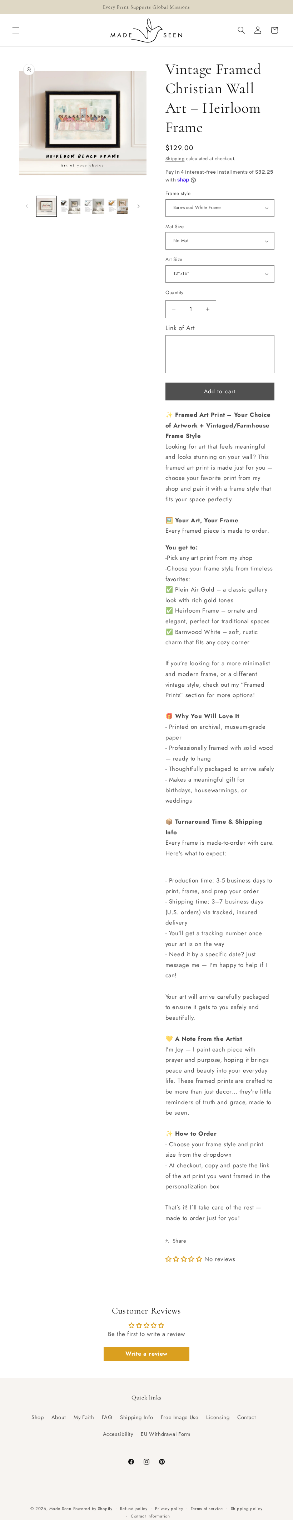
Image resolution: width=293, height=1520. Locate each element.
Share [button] (180, 1241)
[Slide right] (138, 206)
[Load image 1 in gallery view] (46, 206)
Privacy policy (169, 1508)
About (58, 1417)
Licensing (218, 1417)
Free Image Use (180, 1417)
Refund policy (134, 1508)
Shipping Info (136, 1417)
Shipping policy (247, 1508)
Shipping (175, 158)
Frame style (178, 193)
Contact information (150, 1516)
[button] (16, 30)
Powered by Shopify (93, 1508)
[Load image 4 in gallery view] (118, 206)
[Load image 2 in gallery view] (70, 206)
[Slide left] (27, 206)
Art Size (174, 259)
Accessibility (118, 1434)
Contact (246, 1417)
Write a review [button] (146, 1354)
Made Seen (60, 1508)
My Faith (84, 1417)
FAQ (107, 1417)
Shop (37, 1417)
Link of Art (180, 328)
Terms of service (207, 1508)
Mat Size (174, 226)
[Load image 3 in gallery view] (94, 206)
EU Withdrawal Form (165, 1434)
